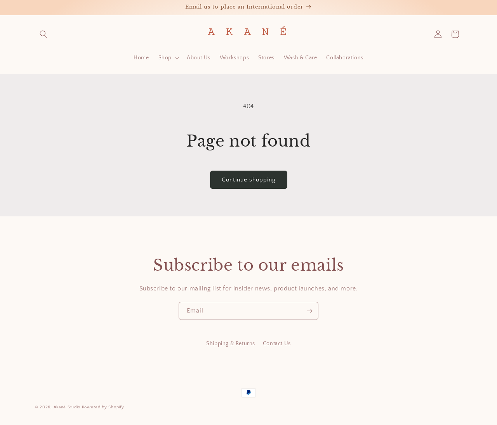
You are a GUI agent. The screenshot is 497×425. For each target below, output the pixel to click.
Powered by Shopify (103, 407)
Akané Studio (67, 407)
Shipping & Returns (230, 343)
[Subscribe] (309, 311)
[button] (43, 34)
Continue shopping (249, 179)
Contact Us (277, 343)
